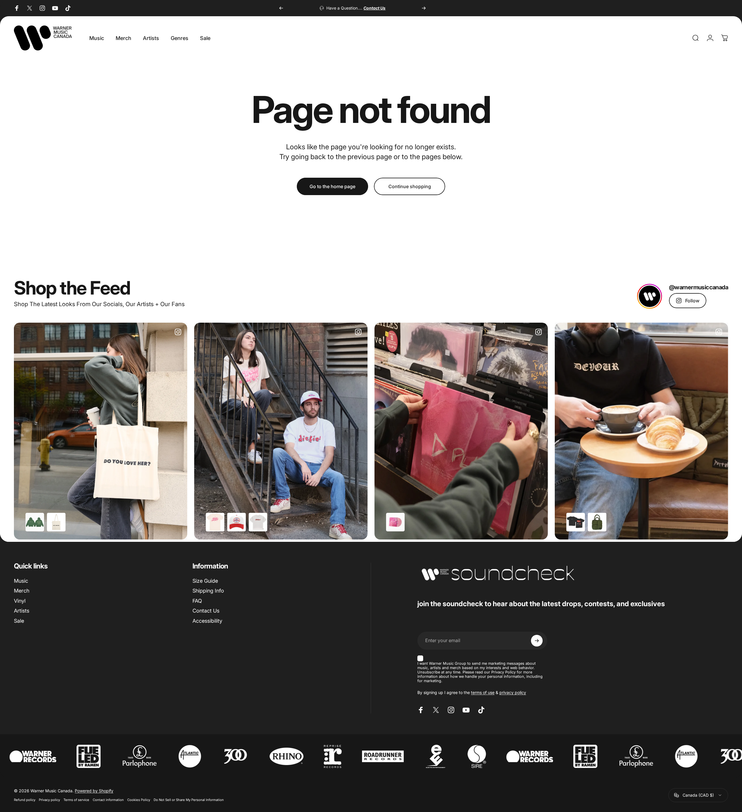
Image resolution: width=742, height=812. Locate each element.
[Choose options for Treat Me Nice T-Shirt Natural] (215, 522)
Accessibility (207, 621)
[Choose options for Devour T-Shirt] (575, 522)
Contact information (108, 800)
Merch (21, 591)
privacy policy (512, 692)
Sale (19, 621)
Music (21, 581)
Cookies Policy (138, 800)
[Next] (423, 8)
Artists (21, 611)
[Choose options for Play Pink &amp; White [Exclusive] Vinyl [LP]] (395, 522)
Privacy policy (49, 800)
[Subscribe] (537, 640)
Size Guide (205, 581)
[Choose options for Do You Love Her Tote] (56, 522)
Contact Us (205, 611)
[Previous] (281, 8)
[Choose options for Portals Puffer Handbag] (597, 522)
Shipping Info (208, 591)
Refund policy (24, 800)
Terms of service (76, 800)
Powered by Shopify (94, 790)
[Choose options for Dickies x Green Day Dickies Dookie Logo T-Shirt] (258, 522)
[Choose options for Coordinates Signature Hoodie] (35, 522)
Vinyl (20, 601)
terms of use (482, 692)
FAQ (197, 601)
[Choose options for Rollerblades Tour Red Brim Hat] (236, 522)
